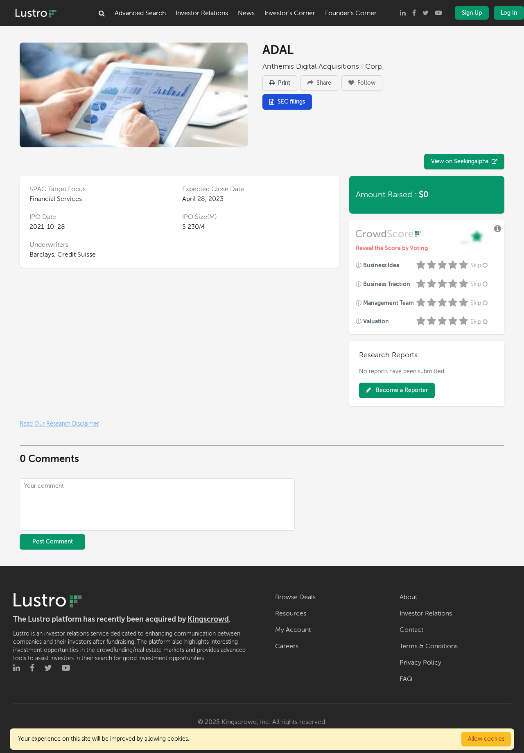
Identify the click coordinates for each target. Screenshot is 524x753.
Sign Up (472, 13)
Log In (509, 13)
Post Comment (52, 542)
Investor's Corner (289, 13)
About (408, 597)
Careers (286, 646)
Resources (290, 613)
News (246, 13)
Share (323, 83)
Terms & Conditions (429, 646)
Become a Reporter (401, 390)
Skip (475, 265)
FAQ (406, 679)
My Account (293, 630)
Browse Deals (295, 597)
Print (283, 83)
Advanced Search (140, 13)
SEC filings (291, 102)
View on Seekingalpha (459, 161)
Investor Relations (202, 13)
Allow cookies (486, 739)
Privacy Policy (420, 662)
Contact (411, 630)
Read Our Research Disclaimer (59, 424)
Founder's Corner (351, 13)
